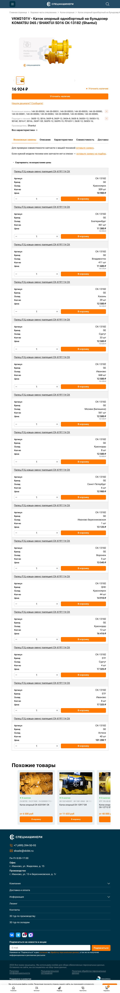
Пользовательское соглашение (50, 972)
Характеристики (63, 139)
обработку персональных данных (64, 952)
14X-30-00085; (91, 114)
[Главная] (60, 4)
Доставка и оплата (20, 890)
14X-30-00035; (81, 111)
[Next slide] (74, 80)
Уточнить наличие (60, 96)
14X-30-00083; (47, 114)
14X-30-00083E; (62, 114)
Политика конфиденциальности (20, 972)
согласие (43, 952)
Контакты (15, 909)
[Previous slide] (14, 80)
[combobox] (34, 162)
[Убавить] (16, 199)
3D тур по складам (20, 922)
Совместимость (85, 139)
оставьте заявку (85, 147)
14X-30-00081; (18, 114)
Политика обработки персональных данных (89, 972)
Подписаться (101, 948)
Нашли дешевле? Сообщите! (27, 103)
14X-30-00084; (77, 114)
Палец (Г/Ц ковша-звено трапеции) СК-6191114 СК (42, 171)
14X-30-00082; (33, 114)
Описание (45, 139)
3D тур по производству (22, 916)
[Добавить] (57, 199)
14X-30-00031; (52, 111)
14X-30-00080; (95, 111)
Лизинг (13, 903)
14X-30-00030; (38, 111)
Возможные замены (24, 139)
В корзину (83, 198)
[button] (20, 80)
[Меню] (12, 4)
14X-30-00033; (67, 111)
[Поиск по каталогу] (107, 4)
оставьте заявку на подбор (91, 153)
